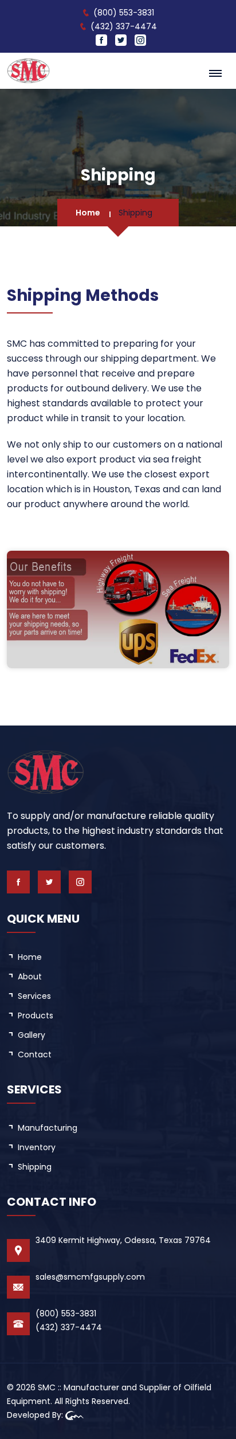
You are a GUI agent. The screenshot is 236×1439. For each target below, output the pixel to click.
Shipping (35, 1167)
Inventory (37, 1147)
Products (35, 1015)
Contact (35, 1054)
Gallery (31, 1035)
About (30, 976)
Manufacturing (47, 1128)
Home (88, 212)
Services (34, 996)
